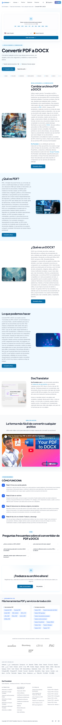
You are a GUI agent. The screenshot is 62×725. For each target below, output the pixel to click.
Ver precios (39, 586)
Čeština (36, 664)
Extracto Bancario (21, 707)
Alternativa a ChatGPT (7, 689)
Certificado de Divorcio (22, 699)
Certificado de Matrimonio (23, 697)
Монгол (17, 669)
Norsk (39, 669)
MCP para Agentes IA (37, 704)
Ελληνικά (50, 664)
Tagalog (19, 673)
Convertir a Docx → (38, 166)
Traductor (7, 2)
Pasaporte (19, 703)
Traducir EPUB (50, 622)
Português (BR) (5, 671)
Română (20, 671)
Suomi (11, 666)
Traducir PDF (37, 610)
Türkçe (24, 673)
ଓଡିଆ (43, 669)
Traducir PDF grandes (39, 613)
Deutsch (45, 664)
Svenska (53, 671)
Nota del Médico (21, 712)
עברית (24, 666)
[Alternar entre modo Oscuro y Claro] (43, 2)
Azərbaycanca (15, 664)
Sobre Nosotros (5, 683)
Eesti (3, 666)
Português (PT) (13, 671)
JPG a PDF (6, 616)
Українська (30, 673)
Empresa (37, 2)
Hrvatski (32, 666)
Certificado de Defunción (23, 701)
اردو (35, 673)
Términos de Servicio (15, 683)
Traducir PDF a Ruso (52, 702)
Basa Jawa (57, 666)
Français (16, 666)
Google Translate (54, 152)
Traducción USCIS (21, 690)
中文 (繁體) (51, 673)
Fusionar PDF (17, 610)
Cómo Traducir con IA (37, 702)
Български (22, 664)
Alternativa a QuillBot (6, 710)
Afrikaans (4, 664)
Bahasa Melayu (26, 669)
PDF (40, 107)
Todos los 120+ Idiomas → (53, 704)
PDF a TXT (23, 613)
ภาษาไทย (8, 673)
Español (56, 664)
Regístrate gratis (21, 69)
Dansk (40, 664)
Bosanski (31, 664)
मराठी (21, 669)
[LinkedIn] (52, 721)
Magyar (37, 666)
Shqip (43, 671)
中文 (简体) (45, 673)
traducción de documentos (40, 384)
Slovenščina (38, 671)
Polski (51, 669)
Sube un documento (25, 586)
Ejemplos (29, 2)
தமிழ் (57, 671)
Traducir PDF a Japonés (53, 700)
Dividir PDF (7, 613)
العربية (8, 664)
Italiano (47, 666)
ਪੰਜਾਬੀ (47, 669)
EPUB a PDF (7, 619)
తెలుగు (3, 673)
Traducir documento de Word (50, 610)
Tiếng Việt (39, 673)
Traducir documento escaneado (42, 616)
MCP (58, 2)
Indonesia (42, 666)
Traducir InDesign (47, 625)
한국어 (9, 669)
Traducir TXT (46, 628)
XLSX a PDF (23, 616)
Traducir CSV (37, 628)
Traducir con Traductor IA (38, 700)
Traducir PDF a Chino (52, 698)
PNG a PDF (14, 616)
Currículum (19, 710)
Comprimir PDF (8, 610)
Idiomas (15, 2)
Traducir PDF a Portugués (53, 696)
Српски (47, 671)
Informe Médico (20, 693)
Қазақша (4, 669)
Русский (25, 671)
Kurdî (13, 669)
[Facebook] (55, 721)
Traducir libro (37, 625)
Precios (23, 2)
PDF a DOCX (15, 613)
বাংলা (27, 664)
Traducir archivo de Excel (40, 619)
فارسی (6, 666)
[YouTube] (58, 721)
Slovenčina (31, 671)
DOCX (48, 125)
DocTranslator (35, 144)
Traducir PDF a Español (52, 689)
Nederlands (34, 669)
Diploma (19, 705)
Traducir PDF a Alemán (52, 693)
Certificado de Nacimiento (23, 695)
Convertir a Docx (9, 69)
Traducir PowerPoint (39, 622)
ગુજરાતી (20, 666)
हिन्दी (28, 666)
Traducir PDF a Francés (52, 691)
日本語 (51, 666)
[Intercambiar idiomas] (31, 33)
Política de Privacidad (26, 683)
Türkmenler (13, 673)
